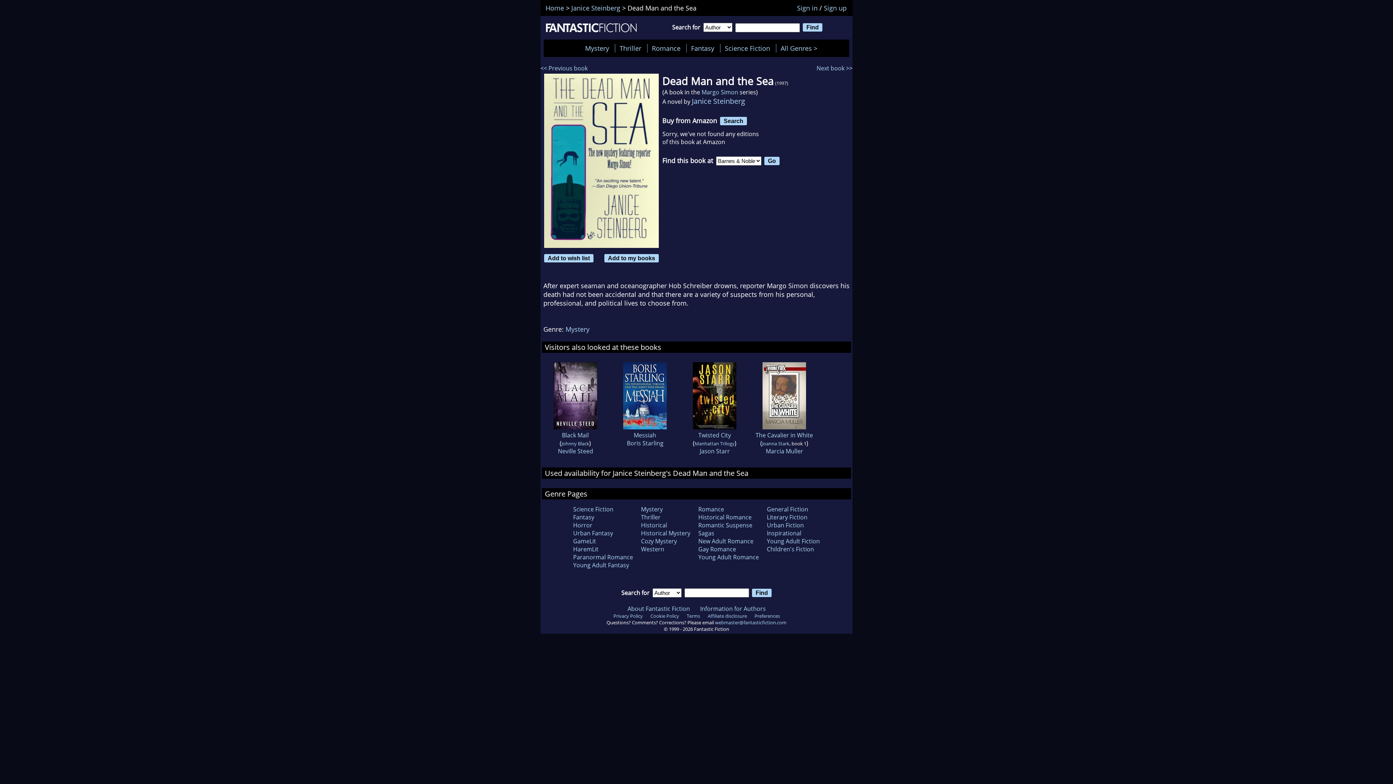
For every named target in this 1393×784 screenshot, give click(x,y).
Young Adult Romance (728, 557)
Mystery (597, 48)
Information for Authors (733, 609)
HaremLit (586, 549)
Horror (582, 525)
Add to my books (631, 258)
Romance (666, 48)
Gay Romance (717, 549)
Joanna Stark (775, 443)
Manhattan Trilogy (715, 443)
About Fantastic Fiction (659, 609)
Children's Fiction (790, 549)
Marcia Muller (784, 451)
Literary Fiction (787, 517)
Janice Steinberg (718, 101)
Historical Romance (725, 517)
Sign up (835, 8)
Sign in (807, 8)
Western (652, 549)
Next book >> (834, 68)
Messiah (645, 435)
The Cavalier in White (784, 435)
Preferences (767, 616)
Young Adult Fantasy (601, 565)
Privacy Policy (628, 616)
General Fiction (787, 509)
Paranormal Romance (603, 557)
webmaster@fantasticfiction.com (750, 622)
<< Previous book (564, 68)
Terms (693, 616)
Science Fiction (747, 48)
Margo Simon (720, 92)
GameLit (584, 541)
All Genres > (801, 48)
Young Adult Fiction (793, 541)
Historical (654, 525)
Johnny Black (575, 443)
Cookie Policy (664, 616)
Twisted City (714, 435)
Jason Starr (715, 451)
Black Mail (575, 435)
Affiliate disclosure (727, 616)
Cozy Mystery (659, 541)
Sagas (706, 533)
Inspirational (784, 533)
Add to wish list (569, 258)
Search (733, 121)
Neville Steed (575, 451)
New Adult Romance (725, 541)
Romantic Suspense (725, 525)
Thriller (630, 48)
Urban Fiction (785, 525)
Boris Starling (645, 443)
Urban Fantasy (593, 533)
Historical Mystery (665, 533)
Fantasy (702, 48)
